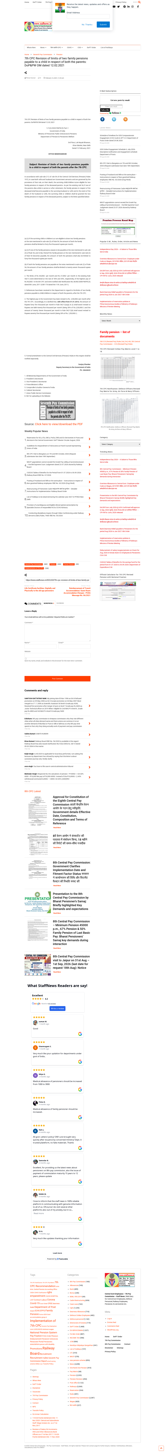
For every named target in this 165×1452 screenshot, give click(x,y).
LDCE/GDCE (38, 1329)
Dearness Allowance (77, 1312)
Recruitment (46, 1354)
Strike (37, 1364)
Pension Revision (76, 1379)
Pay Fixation (36, 1336)
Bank (72, 1289)
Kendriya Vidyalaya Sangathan (81, 1345)
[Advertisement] (58, 102)
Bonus (72, 1293)
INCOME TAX (75, 1338)
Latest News (105, 128)
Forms (41, 1314)
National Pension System (43, 1332)
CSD (79, 47)
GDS (45, 1314)
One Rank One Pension (78, 1368)
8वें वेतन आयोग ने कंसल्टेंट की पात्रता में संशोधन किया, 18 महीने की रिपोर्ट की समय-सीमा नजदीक (70, 839)
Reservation (74, 1390)
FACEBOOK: (61, 603)
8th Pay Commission (77, 1282)
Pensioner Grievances (50, 1339)
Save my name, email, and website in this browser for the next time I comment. (54, 661)
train (41, 1364)
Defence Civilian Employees (80, 1315)
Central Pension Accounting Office (45, 1289)
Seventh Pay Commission (79, 1398)
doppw (32, 1311)
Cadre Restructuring (77, 1300)
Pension (73, 1375)
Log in (109, 1319)
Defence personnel (77, 1319)
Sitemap (35, 1377)
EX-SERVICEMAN (76, 1330)
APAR (57, 1286)
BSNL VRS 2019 (76, 1297)
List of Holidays (107, 47)
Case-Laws (74, 1304)
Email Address (73, 12)
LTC (71, 1353)
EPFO (42, 1311)
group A (44, 1317)
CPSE (50, 1303)
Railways (73, 1386)
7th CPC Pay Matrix (48, 1282)
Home (107, 1337)
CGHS (69, 47)
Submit (103, 24)
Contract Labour (40, 1300)
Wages (72, 1401)
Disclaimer (36, 1388)
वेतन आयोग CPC (56, 47)
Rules (72, 1394)
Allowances (74, 1285)
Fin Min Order (75, 1334)
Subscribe (105, 110)
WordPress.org (112, 1330)
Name (27, 643)
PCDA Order (46, 1336)
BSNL (31, 1289)
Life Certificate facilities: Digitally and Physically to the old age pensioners (40, 589)
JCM (71, 1342)
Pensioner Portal (36, 1342)
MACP (72, 1357)
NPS (34, 1407)
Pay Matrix (74, 1371)
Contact (35, 1403)
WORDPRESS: (49, 603)
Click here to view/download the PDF (59, 424)
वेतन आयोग (73, 1405)
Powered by (104, 113)
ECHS (37, 1311)
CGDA (32, 1292)
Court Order (43, 1303)
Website (27, 651)
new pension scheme (77, 1360)
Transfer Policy (48, 1364)
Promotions (36, 1348)
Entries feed (111, 1322)
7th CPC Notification (36, 1282)
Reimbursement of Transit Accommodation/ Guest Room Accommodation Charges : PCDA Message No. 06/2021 (77, 591)
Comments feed (113, 1326)
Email (61, 643)
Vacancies (36, 1392)
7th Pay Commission (40, 1395)
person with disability (47, 1344)
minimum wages (48, 1329)
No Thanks (87, 24)
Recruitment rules (39, 1357)
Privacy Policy (37, 1399)
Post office (74, 1383)
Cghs (72, 1308)
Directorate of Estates (78, 1323)
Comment (29, 623)
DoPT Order (91, 47)
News (42, 47)
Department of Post (45, 1307)
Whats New (31, 47)
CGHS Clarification (40, 1292)
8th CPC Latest (33, 791)
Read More (57, 827)
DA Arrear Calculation (40, 1414)
